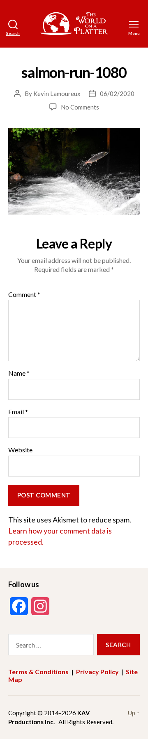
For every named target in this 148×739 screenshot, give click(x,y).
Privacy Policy (97, 671)
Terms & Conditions (38, 671)
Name (19, 373)
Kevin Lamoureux (57, 93)
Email (18, 411)
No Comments (80, 107)
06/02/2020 (117, 93)
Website (20, 450)
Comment (24, 294)
